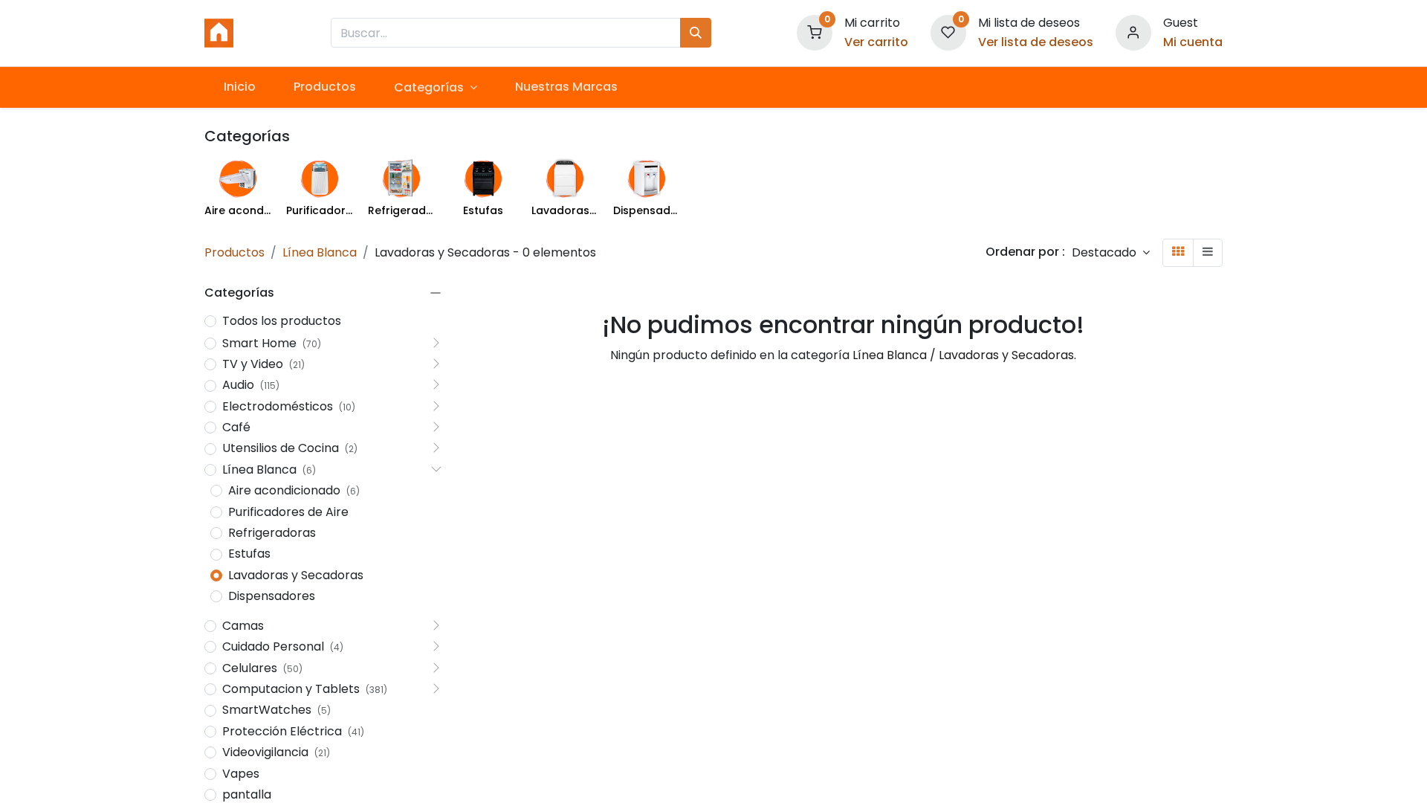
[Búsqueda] (695, 33)
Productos (234, 252)
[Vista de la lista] (1208, 252)
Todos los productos (281, 321)
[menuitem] (239, 87)
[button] (1111, 252)
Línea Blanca (319, 252)
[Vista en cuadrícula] (1178, 252)
